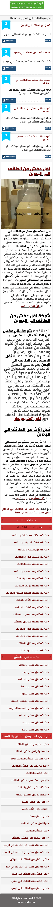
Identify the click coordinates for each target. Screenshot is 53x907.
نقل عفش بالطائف (36, 773)
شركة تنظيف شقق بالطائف (31, 607)
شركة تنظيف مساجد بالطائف (30, 571)
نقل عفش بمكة (38, 816)
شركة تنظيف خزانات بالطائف (31, 585)
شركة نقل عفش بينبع (34, 722)
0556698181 (10, 40)
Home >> (15, 18)
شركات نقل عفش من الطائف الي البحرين (32, 109)
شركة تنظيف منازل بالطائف (31, 628)
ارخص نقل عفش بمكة (34, 801)
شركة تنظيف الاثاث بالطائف (31, 600)
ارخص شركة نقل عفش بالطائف (29, 780)
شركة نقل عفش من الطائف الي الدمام (25, 852)
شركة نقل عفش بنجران (33, 693)
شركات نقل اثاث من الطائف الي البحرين (33, 138)
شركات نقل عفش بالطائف (32, 787)
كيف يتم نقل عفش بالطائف (31, 744)
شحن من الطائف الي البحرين (35, 25)
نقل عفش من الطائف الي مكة (29, 873)
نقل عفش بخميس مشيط (30, 498)
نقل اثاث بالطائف (30, 306)
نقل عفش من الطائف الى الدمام (20, 509)
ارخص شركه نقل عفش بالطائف (29, 837)
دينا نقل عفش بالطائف (34, 823)
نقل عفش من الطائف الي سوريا (29, 881)
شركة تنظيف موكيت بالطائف (30, 614)
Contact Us (23, 12)
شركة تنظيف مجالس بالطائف (30, 621)
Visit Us (48, 40)
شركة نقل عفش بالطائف (32, 679)
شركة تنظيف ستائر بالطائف (31, 636)
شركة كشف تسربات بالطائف (30, 542)
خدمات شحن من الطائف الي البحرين (31, 52)
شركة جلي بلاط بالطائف (33, 650)
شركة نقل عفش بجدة (34, 672)
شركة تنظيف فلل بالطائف (32, 643)
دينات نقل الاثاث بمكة (34, 809)
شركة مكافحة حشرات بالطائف (29, 535)
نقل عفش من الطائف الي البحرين (29, 171)
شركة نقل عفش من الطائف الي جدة (26, 866)
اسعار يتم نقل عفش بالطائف (30, 751)
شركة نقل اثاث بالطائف (26, 527)
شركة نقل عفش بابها (34, 729)
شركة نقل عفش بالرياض (33, 665)
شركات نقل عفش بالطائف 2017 (29, 758)
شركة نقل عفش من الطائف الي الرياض (25, 845)
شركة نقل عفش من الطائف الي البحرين (32, 81)
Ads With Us (39, 12)
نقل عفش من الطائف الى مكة (32, 512)
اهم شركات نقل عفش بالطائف (29, 765)
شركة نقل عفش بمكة (34, 686)
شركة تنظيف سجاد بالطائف (31, 578)
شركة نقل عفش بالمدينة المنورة (28, 708)
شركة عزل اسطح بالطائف (32, 549)
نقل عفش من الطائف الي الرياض (28, 859)
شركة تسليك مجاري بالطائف (31, 556)
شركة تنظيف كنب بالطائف (32, 564)
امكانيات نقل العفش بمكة (31, 794)
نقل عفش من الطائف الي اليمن (29, 888)
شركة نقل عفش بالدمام (33, 715)
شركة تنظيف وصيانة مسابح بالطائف (26, 592)
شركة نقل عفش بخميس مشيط (29, 701)
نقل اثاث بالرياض (27, 418)
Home (10, 12)
